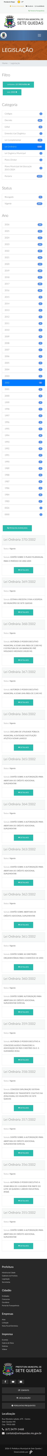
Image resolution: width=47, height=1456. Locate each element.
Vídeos (4, 1349)
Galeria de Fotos (8, 1343)
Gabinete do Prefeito (9, 1276)
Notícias (5, 1346)
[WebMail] (21, 1382)
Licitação (5, 1323)
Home (5, 63)
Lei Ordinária (17, 84)
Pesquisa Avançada (18, 528)
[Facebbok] (5, 1382)
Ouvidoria (30, 6)
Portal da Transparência (37, 10)
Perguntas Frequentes (24, 1406)
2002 (11, 92)
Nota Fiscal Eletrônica (10, 1326)
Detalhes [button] (24, 570)
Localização (24, 1398)
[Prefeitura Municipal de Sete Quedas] (23, 22)
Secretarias (6, 1282)
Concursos (6, 1299)
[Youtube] (13, 1382)
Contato (24, 1390)
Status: (6, 549)
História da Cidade (8, 1273)
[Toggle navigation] (39, 35)
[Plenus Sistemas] (31, 1452)
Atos (3, 1320)
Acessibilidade (40, 6)
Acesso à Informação (17, 6)
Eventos (5, 1340)
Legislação (6, 1279)
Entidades (5, 1296)
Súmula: (7, 557)
